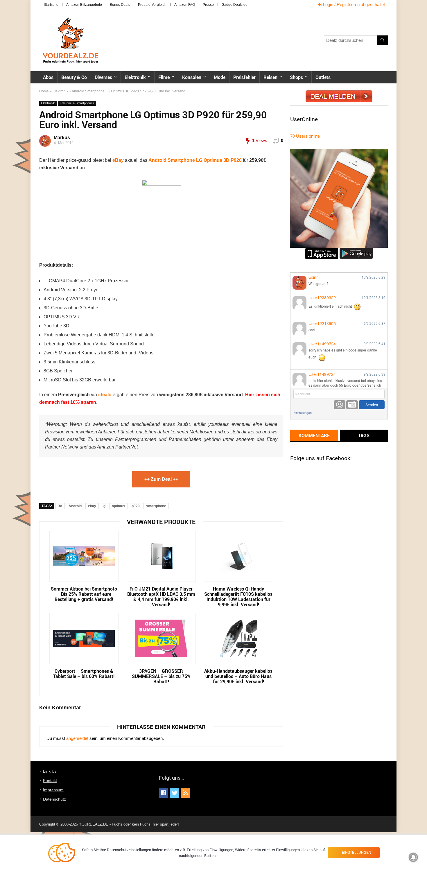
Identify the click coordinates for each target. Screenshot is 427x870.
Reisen (270, 77)
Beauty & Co (74, 77)
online (305, 136)
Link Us (50, 771)
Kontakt (50, 780)
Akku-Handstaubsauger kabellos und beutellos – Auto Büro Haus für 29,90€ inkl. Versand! (238, 676)
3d (60, 506)
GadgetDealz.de (234, 5)
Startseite (51, 5)
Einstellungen (302, 412)
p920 (136, 506)
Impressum (53, 790)
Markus (62, 137)
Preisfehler (244, 77)
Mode (219, 77)
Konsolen (191, 77)
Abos (48, 77)
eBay (118, 160)
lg (104, 506)
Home (44, 91)
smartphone (156, 506)
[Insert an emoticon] (339, 404)
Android (75, 506)
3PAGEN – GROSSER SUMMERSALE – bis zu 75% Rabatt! (161, 676)
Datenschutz (54, 799)
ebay (92, 506)
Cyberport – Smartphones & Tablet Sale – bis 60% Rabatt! (83, 673)
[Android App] (356, 250)
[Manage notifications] (413, 857)
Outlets (323, 77)
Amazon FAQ (184, 5)
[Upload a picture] (352, 404)
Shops (296, 77)
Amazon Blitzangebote (84, 5)
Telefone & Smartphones (77, 103)
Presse (208, 5)
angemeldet (77, 738)
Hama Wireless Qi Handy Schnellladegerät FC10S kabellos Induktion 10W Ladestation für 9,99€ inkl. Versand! (238, 596)
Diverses (103, 77)
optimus (118, 506)
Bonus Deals (120, 5)
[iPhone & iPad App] (321, 250)
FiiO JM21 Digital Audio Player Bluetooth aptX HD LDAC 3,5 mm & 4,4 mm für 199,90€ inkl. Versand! (161, 596)
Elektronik (135, 77)
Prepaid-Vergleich (152, 5)
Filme (164, 77)
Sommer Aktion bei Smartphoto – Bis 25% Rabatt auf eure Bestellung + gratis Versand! (84, 594)
